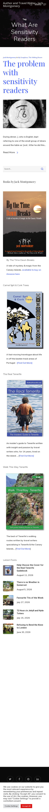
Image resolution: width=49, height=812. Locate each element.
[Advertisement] (24, 666)
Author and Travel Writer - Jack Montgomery (23, 4)
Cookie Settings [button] (11, 806)
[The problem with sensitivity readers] (24, 132)
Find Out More (23, 548)
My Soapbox (23, 57)
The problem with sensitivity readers (24, 76)
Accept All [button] (26, 806)
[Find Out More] (24, 363)
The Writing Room (35, 57)
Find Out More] (26, 455)
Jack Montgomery (9, 57)
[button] (40, 4)
